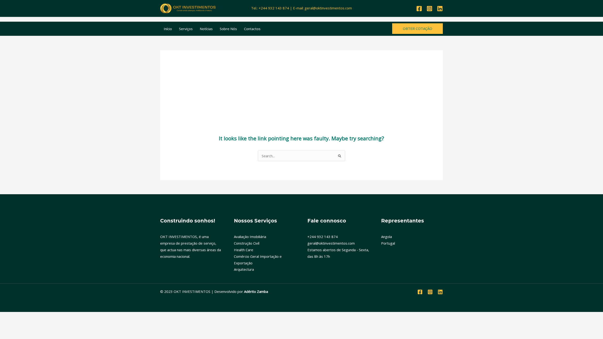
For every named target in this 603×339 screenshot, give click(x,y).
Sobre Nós (228, 28)
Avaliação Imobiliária (250, 236)
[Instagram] (429, 9)
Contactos (252, 28)
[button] (417, 28)
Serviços (186, 28)
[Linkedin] (440, 9)
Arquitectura (244, 269)
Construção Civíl (246, 243)
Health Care (243, 249)
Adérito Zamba (256, 291)
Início (168, 28)
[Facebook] (419, 9)
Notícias (206, 28)
